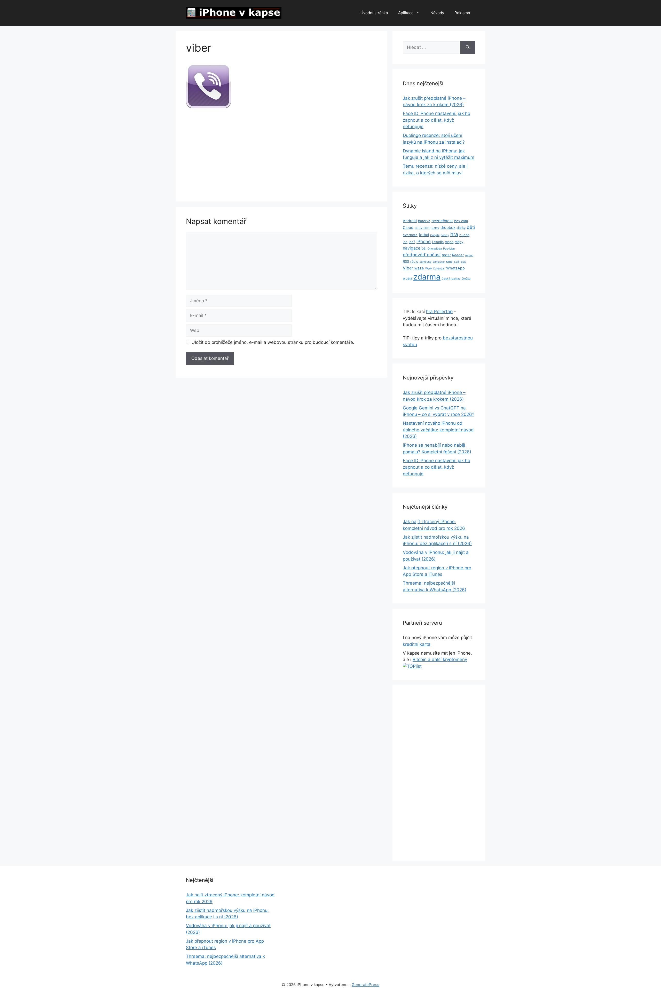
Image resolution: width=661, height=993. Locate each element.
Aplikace (406, 12)
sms (449, 261)
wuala (407, 278)
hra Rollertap (439, 311)
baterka (424, 221)
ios (405, 242)
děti (471, 227)
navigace (411, 248)
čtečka (466, 278)
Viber (408, 268)
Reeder (458, 255)
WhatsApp (455, 268)
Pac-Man (449, 248)
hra (454, 234)
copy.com (422, 228)
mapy (459, 242)
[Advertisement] (281, 153)
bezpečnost (442, 221)
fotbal (424, 234)
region (469, 255)
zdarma (426, 276)
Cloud (408, 227)
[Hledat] (467, 47)
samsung (425, 261)
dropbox (447, 227)
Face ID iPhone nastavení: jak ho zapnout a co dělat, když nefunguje (436, 120)
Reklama (462, 12)
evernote (410, 235)
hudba (464, 235)
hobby (445, 235)
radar (446, 255)
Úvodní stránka (374, 12)
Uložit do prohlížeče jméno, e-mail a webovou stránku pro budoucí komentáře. (273, 342)
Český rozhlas (451, 278)
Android (410, 221)
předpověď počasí (421, 254)
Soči (457, 261)
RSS (406, 261)
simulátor (439, 261)
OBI (424, 248)
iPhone (423, 241)
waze (419, 268)
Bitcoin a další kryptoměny (440, 659)
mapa (449, 242)
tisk (463, 261)
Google (434, 235)
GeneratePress (365, 984)
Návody (437, 12)
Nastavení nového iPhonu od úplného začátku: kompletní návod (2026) (438, 430)
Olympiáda (435, 248)
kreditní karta (416, 644)
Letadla (438, 242)
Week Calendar (435, 268)
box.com (461, 221)
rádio (414, 261)
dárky (461, 228)
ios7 (412, 242)
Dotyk (435, 228)
